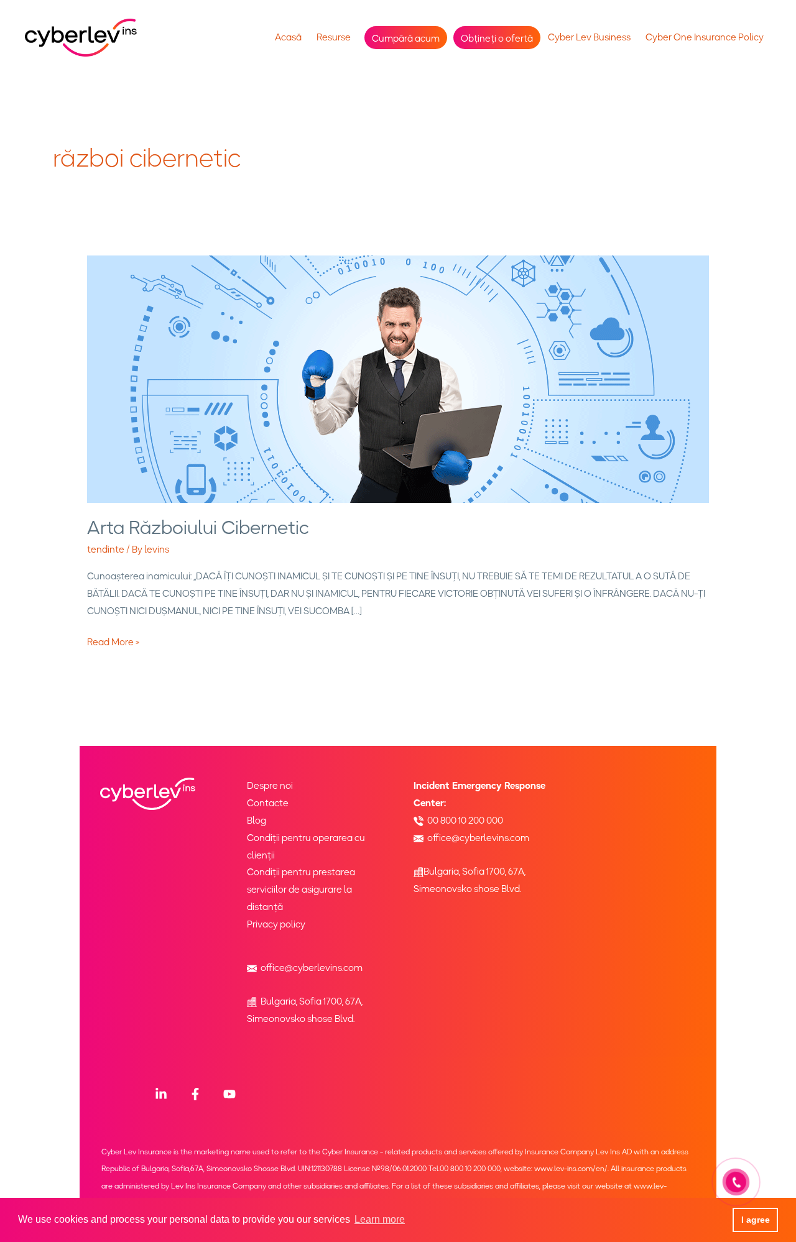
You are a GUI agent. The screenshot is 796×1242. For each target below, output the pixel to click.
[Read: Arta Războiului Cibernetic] (398, 378)
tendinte (105, 549)
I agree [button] (755, 1220)
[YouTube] (229, 1094)
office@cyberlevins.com (312, 967)
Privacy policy (276, 924)
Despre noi (270, 785)
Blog (256, 820)
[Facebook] (195, 1094)
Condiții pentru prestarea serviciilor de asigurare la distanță (301, 889)
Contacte (268, 803)
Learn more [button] (379, 1219)
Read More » (113, 642)
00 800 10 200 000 (465, 820)
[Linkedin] (161, 1094)
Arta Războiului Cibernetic (198, 527)
